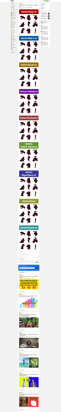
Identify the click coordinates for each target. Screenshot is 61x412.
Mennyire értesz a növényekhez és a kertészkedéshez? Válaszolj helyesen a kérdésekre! (27, 315)
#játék (23, 254)
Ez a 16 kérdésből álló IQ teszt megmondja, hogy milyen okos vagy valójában (28, 394)
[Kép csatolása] (20, 262)
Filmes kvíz (24, 253)
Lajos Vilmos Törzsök (44, 31)
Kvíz (21, 3)
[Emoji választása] (21, 262)
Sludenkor (22, 313)
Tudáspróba (22, 253)
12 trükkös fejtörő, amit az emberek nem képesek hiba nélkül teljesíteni (28, 277)
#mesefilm (27, 254)
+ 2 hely (22, 3)
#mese (25, 254)
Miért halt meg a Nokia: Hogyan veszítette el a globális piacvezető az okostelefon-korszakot (46, 22)
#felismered (20, 254)
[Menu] (38, 3)
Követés (36, 3)
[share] (25, 256)
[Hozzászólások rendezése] (38, 258)
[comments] (21, 256)
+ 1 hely (22, 274)
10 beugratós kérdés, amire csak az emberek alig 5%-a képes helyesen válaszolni (28, 335)
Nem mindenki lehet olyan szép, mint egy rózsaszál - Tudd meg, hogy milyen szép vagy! (28, 355)
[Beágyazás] (24, 256)
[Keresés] (41, 1)
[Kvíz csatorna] (19, 3)
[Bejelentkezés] (49, 1)
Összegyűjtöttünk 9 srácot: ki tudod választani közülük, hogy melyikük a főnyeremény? (28, 375)
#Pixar (29, 254)
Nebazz (21, 353)
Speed (43, 36)
